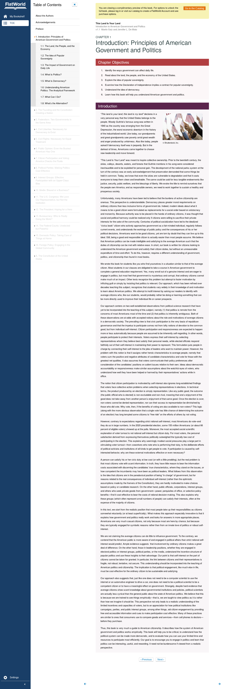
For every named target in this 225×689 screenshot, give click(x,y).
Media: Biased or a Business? (52, 190)
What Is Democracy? (53, 80)
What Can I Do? (51, 96)
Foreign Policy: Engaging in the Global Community (53, 246)
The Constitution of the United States (52, 257)
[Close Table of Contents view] (74, 4)
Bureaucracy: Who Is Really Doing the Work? (51, 217)
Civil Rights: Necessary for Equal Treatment (53, 140)
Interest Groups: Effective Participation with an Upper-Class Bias (52, 180)
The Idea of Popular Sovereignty (52, 57)
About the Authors (45, 15)
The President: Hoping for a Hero (54, 209)
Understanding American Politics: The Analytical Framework (58, 89)
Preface (39, 28)
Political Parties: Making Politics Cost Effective (53, 169)
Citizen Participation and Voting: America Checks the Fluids (52, 160)
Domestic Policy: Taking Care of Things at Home (53, 237)
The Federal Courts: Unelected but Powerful (53, 227)
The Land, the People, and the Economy (58, 47)
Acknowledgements (45, 22)
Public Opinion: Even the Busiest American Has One (53, 150)
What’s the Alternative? (54, 103)
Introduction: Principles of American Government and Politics (53, 38)
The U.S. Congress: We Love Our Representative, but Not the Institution (52, 199)
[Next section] (219, 684)
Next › (161, 659)
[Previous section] (85, 684)
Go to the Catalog (194, 8)
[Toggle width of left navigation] (24, 684)
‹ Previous (146, 659)
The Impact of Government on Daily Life (58, 66)
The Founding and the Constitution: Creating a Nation (54, 111)
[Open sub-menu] (35, 36)
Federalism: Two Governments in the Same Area (53, 121)
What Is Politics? (51, 74)
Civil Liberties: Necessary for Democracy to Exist (51, 131)
